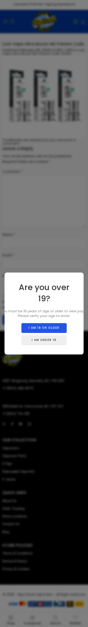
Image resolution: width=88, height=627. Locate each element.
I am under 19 (44, 340)
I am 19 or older (44, 328)
